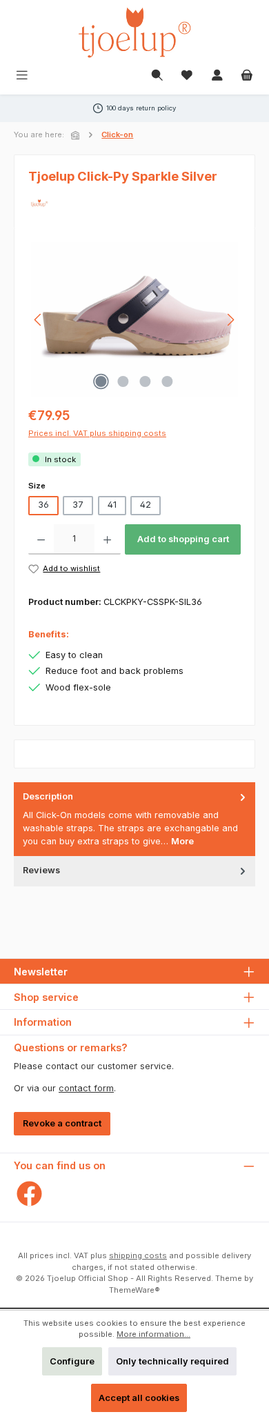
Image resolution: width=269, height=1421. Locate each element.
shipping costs (138, 1255)
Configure (72, 1361)
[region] (134, 319)
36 (43, 504)
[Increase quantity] (107, 539)
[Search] (157, 76)
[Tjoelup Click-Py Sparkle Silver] (134, 319)
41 (112, 504)
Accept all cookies (139, 1398)
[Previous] (38, 319)
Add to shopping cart (183, 539)
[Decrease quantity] (41, 539)
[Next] (230, 319)
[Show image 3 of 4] (145, 381)
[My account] (217, 76)
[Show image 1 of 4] (101, 381)
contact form (86, 1088)
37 (77, 504)
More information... (153, 1334)
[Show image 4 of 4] (167, 381)
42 (145, 504)
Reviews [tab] (41, 870)
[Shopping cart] (247, 76)
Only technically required (172, 1361)
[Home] (76, 135)
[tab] (134, 819)
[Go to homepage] (134, 32)
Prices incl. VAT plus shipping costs (97, 433)
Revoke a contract (62, 1123)
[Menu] (22, 76)
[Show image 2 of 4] (123, 381)
